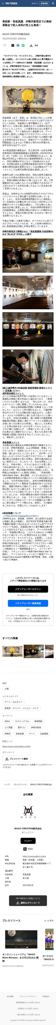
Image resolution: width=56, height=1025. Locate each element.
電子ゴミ (22, 727)
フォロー (28, 841)
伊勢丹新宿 (36, 727)
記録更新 (44, 734)
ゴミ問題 (9, 727)
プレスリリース (20, 784)
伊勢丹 (8, 734)
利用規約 (45, 996)
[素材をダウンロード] (31, 45)
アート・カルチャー (14, 702)
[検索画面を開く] (53, 3)
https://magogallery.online (34, 856)
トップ (7, 784)
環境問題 (38, 721)
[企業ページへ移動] (28, 812)
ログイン (35, 3)
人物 (7, 689)
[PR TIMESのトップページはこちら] (11, 3)
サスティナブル (22, 721)
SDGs (7, 721)
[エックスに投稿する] (12, 45)
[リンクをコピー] (36, 45)
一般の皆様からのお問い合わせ (28, 1014)
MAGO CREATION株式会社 (42, 784)
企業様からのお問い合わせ (28, 1008)
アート (32, 734)
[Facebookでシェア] (18, 45)
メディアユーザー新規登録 (28, 603)
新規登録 (44, 3)
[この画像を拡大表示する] (12, 651)
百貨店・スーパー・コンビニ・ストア (22, 708)
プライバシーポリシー (28, 996)
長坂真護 (20, 734)
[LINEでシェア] (23, 45)
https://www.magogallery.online (21, 516)
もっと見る (49, 920)
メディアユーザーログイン (28, 589)
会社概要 (10, 996)
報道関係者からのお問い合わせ (28, 1002)
